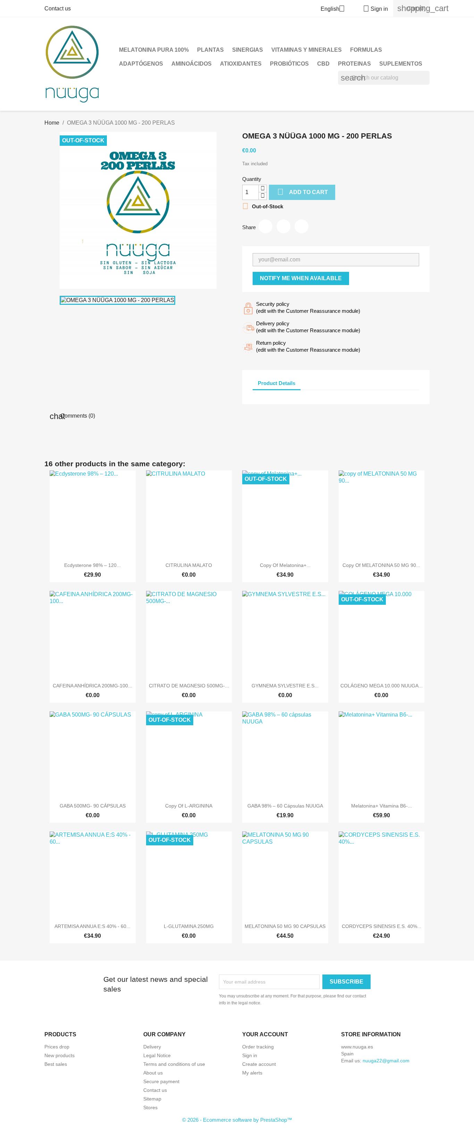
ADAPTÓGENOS (141, 64)
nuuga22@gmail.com (386, 1060)
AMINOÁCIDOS (191, 64)
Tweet (283, 226)
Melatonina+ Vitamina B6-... (381, 806)
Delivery (152, 1046)
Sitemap (152, 1099)
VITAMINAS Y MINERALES (306, 50)
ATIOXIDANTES (241, 64)
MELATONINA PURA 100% (154, 50)
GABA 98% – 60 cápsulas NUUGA (285, 806)
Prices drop (56, 1046)
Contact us (57, 8)
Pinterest (301, 226)
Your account (265, 1034)
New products (59, 1055)
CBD (323, 64)
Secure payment (161, 1081)
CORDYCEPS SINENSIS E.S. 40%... (381, 926)
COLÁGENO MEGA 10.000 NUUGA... (381, 685)
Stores (150, 1107)
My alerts (252, 1073)
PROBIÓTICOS (289, 64)
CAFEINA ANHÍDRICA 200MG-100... (92, 685)
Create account (259, 1064)
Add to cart (302, 191)
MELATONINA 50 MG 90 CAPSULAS (285, 926)
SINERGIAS (247, 50)
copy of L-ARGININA (188, 806)
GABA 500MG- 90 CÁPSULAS (93, 806)
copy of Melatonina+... (285, 565)
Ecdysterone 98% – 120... (92, 565)
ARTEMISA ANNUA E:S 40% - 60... (92, 926)
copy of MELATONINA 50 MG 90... (381, 565)
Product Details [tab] (276, 383)
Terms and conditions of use (174, 1064)
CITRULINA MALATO (189, 565)
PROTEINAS (354, 64)
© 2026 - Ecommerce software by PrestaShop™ (237, 1120)
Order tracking (258, 1046)
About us (153, 1073)
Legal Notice (157, 1055)
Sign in (249, 1055)
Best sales (55, 1064)
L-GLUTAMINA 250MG (189, 926)
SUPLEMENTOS (400, 64)
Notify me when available (301, 278)
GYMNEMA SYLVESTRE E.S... (285, 685)
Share (265, 226)
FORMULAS (366, 50)
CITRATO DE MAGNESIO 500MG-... (189, 685)
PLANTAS (210, 50)
